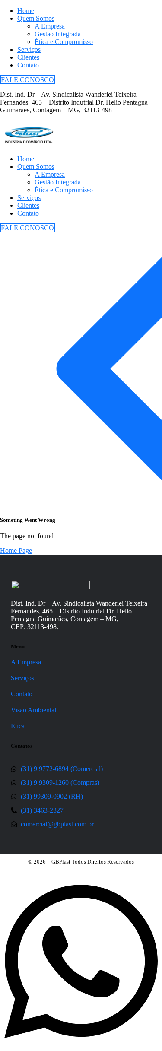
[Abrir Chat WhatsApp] (81, 1047)
